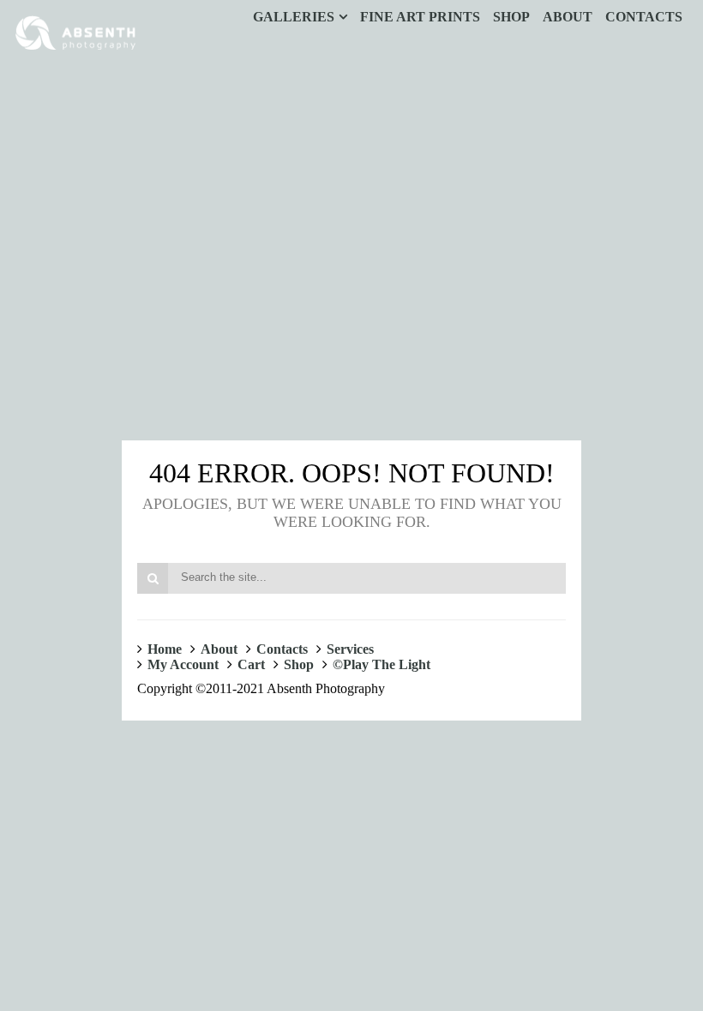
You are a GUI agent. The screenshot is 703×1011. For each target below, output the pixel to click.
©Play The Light (381, 664)
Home (164, 649)
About (219, 649)
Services (350, 649)
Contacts (282, 649)
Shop (299, 664)
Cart (251, 664)
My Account (183, 664)
